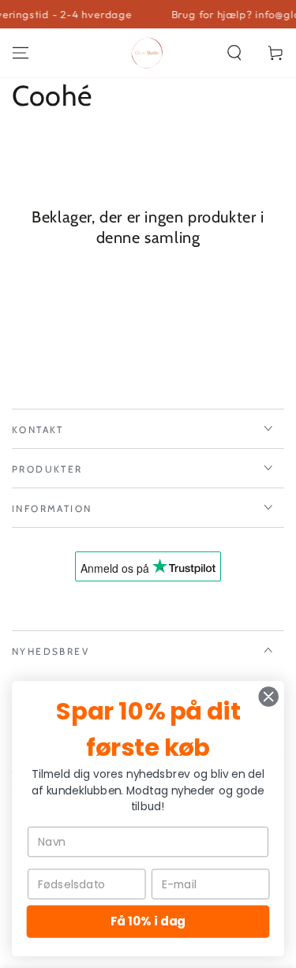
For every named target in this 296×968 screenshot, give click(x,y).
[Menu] (20, 52)
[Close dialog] (268, 697)
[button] (234, 52)
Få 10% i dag (148, 921)
